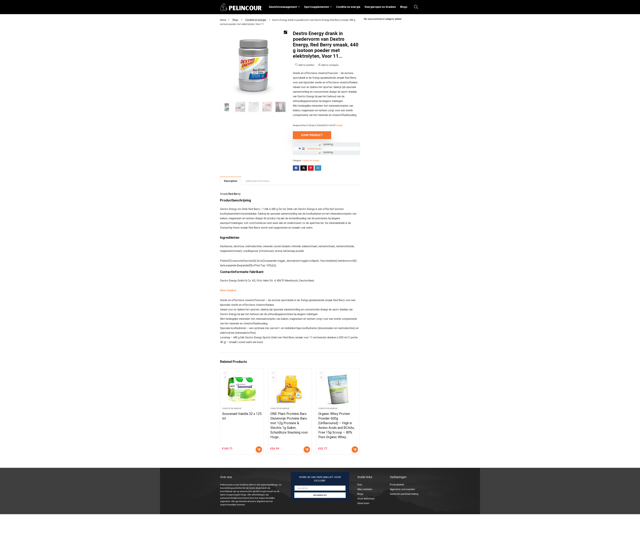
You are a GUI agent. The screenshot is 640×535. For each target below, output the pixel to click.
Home (223, 20)
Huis (359, 484)
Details (339, 125)
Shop (235, 20)
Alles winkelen (364, 489)
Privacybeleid (397, 484)
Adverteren (363, 503)
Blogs (403, 6)
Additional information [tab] (258, 181)
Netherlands (314, 148)
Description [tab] (230, 181)
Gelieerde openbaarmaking (404, 494)
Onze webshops (366, 498)
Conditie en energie (348, 6)
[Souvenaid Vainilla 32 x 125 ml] (242, 389)
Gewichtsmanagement (283, 6)
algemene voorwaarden (402, 489)
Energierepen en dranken (380, 6)
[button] (285, 32)
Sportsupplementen (316, 6)
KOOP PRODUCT (312, 135)
